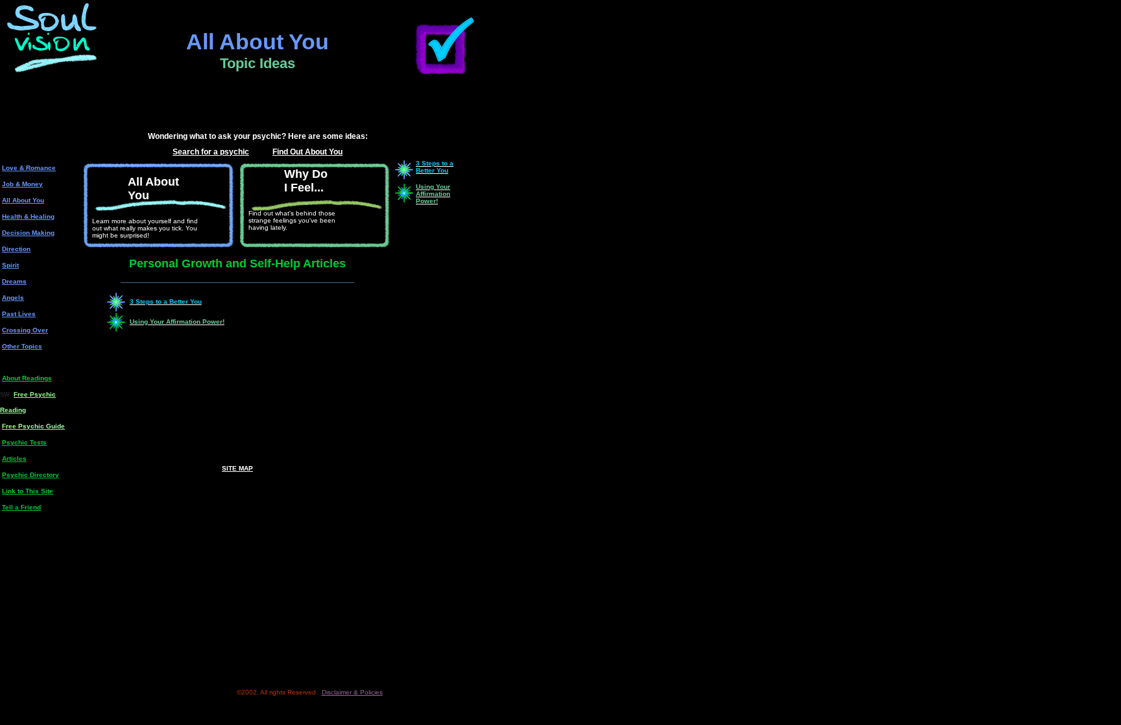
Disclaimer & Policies (352, 692)
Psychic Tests (24, 442)
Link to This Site (27, 491)
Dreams (14, 281)
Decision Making (28, 232)
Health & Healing (28, 216)
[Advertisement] (257, 109)
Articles (14, 458)
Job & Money (22, 184)
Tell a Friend (21, 507)
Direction (16, 248)
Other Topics (22, 346)
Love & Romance (29, 167)
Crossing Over (25, 330)
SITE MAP (237, 468)
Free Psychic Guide (33, 426)
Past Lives (19, 313)
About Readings (27, 378)
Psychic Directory (30, 474)
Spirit (10, 265)
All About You (23, 200)
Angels (13, 297)
